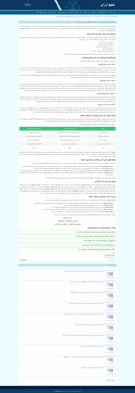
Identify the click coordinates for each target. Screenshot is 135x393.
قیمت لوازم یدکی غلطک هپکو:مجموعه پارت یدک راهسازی (92, 346)
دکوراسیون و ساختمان (102, 12)
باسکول (76, 12)
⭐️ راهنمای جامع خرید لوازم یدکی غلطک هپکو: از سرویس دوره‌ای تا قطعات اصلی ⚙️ (86, 303)
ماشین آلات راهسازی (62, 12)
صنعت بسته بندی (52, 12)
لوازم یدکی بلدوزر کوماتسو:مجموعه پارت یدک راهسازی (92, 367)
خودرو (114, 12)
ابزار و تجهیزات (86, 12)
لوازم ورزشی (93, 12)
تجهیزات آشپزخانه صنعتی (41, 12)
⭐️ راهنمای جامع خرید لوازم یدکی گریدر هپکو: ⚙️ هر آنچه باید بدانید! (89, 325)
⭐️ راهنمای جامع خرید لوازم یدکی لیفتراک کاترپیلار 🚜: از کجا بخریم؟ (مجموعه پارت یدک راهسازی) (83, 335)
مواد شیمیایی (70, 12)
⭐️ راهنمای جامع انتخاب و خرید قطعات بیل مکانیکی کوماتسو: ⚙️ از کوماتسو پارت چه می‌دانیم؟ (84, 271)
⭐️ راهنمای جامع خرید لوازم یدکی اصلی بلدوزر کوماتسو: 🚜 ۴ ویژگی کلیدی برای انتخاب (74, 16)
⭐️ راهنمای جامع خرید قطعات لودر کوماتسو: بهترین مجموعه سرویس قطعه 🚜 (87, 292)
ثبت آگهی (27, 5)
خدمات (110, 12)
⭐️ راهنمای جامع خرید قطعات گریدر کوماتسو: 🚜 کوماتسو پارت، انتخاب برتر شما (87, 282)
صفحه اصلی (106, 16)
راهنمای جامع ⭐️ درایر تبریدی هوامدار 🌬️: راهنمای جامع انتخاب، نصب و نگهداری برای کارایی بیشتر (83, 314)
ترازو (81, 12)
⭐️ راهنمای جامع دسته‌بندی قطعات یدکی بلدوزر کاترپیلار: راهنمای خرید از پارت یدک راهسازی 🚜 (84, 357)
